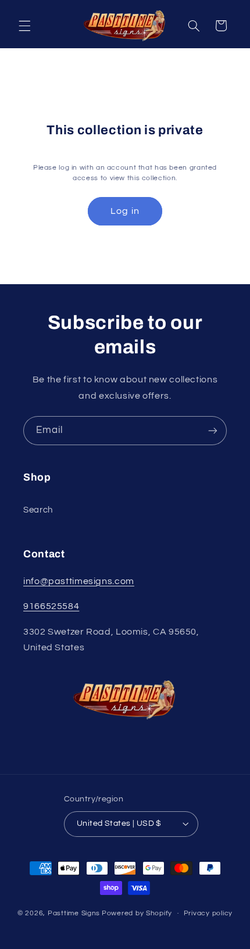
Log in (124, 211)
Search (38, 510)
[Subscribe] (212, 430)
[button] (24, 25)
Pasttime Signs (74, 913)
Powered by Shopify (137, 913)
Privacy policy (208, 913)
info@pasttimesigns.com (78, 581)
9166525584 (51, 606)
